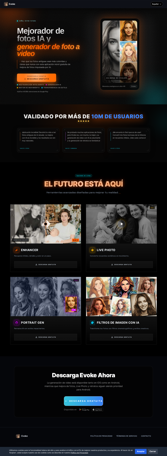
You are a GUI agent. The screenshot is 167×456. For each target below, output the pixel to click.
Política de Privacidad (101, 436)
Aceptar (141, 451)
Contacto (146, 436)
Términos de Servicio (126, 436)
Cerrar (153, 451)
